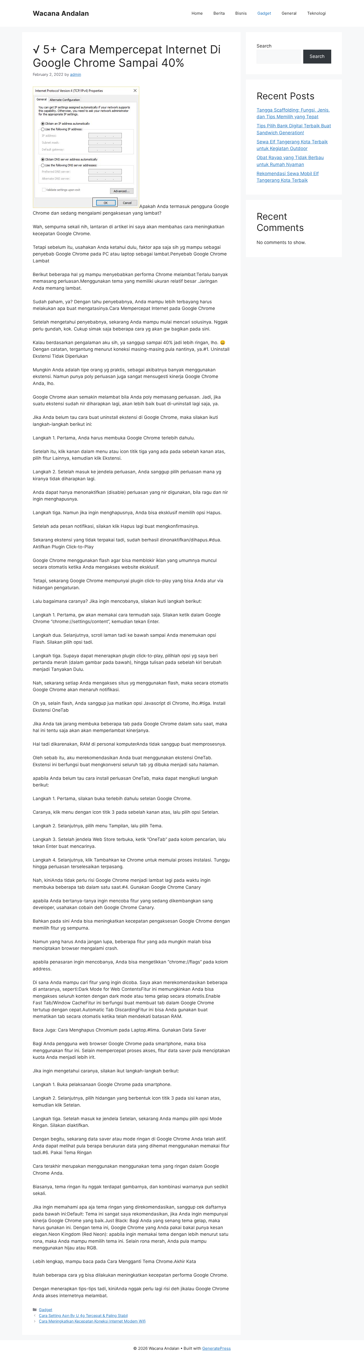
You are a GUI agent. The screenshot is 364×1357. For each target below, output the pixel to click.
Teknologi (316, 13)
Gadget (264, 13)
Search (264, 46)
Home (197, 13)
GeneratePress (216, 1348)
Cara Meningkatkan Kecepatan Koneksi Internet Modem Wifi (92, 1321)
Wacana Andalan (61, 13)
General (289, 13)
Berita (219, 13)
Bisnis (241, 13)
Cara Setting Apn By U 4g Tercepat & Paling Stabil (83, 1315)
